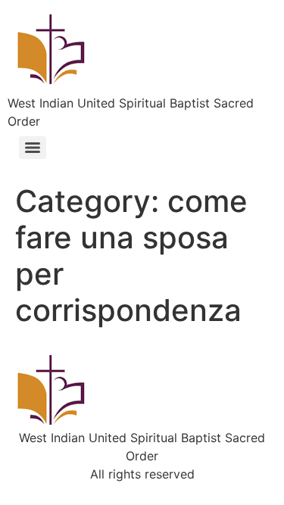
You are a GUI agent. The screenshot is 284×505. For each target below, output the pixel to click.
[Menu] (32, 147)
